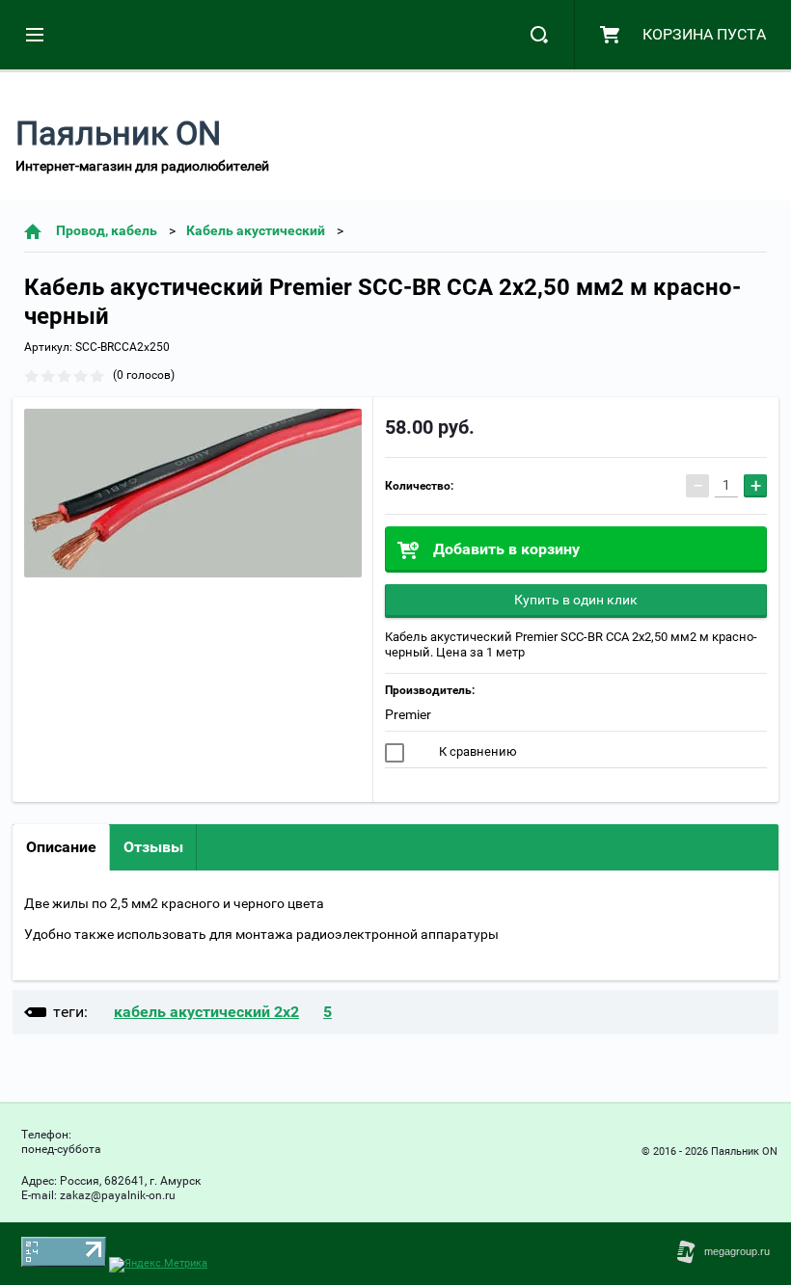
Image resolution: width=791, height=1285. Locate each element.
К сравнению (476, 751)
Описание (61, 847)
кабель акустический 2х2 (206, 1012)
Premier (408, 714)
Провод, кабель (106, 230)
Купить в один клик (576, 599)
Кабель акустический (255, 230)
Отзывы (153, 847)
